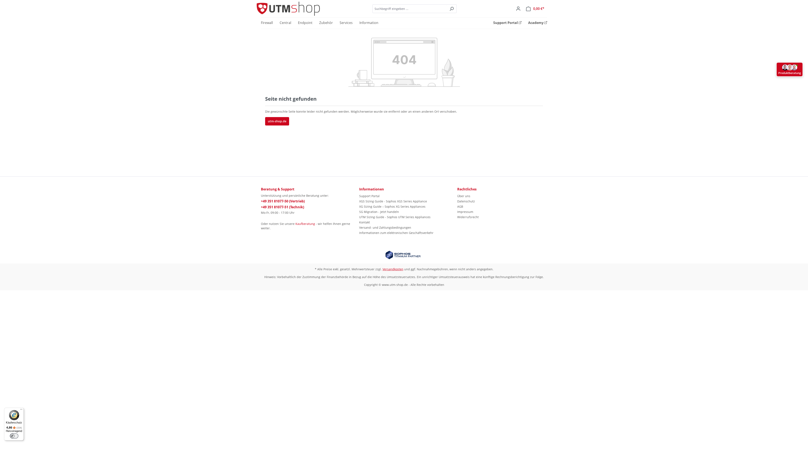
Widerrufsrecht (468, 217)
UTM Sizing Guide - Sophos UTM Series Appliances (395, 217)
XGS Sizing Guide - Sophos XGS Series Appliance (393, 201)
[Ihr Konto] (518, 8)
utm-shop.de (277, 121)
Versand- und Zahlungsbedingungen (385, 228)
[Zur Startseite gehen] (288, 9)
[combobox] (409, 8)
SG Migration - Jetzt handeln (379, 212)
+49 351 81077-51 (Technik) (282, 207)
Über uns (463, 196)
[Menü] (21, 410)
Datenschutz (466, 201)
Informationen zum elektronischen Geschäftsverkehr (396, 233)
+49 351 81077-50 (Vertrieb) (283, 201)
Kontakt (364, 222)
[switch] (14, 435)
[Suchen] (452, 8)
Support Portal (369, 196)
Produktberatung (789, 73)
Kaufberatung (305, 224)
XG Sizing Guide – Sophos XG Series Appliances (392, 207)
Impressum (465, 212)
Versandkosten (393, 269)
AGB (460, 207)
